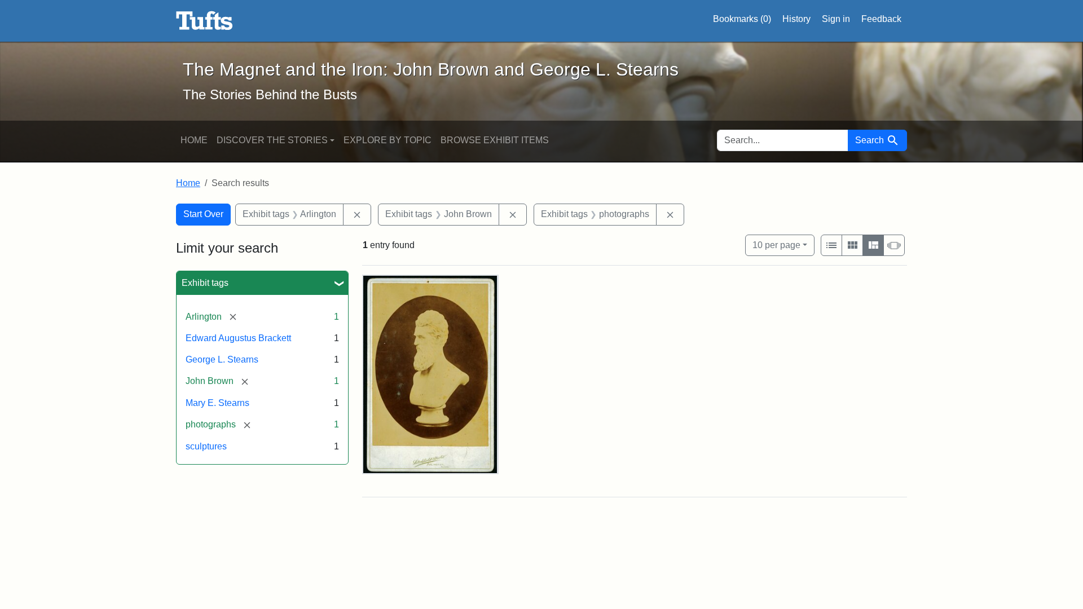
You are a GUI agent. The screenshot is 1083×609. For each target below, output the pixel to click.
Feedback (881, 19)
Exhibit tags (205, 283)
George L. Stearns (222, 359)
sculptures (206, 446)
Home (194, 140)
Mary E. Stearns (217, 403)
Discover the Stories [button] (272, 140)
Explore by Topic (388, 140)
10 (776, 245)
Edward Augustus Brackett (238, 338)
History (796, 19)
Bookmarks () (742, 19)
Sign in (836, 19)
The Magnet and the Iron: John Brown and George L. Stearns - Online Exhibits (204, 21)
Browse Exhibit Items (495, 140)
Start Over (203, 214)
